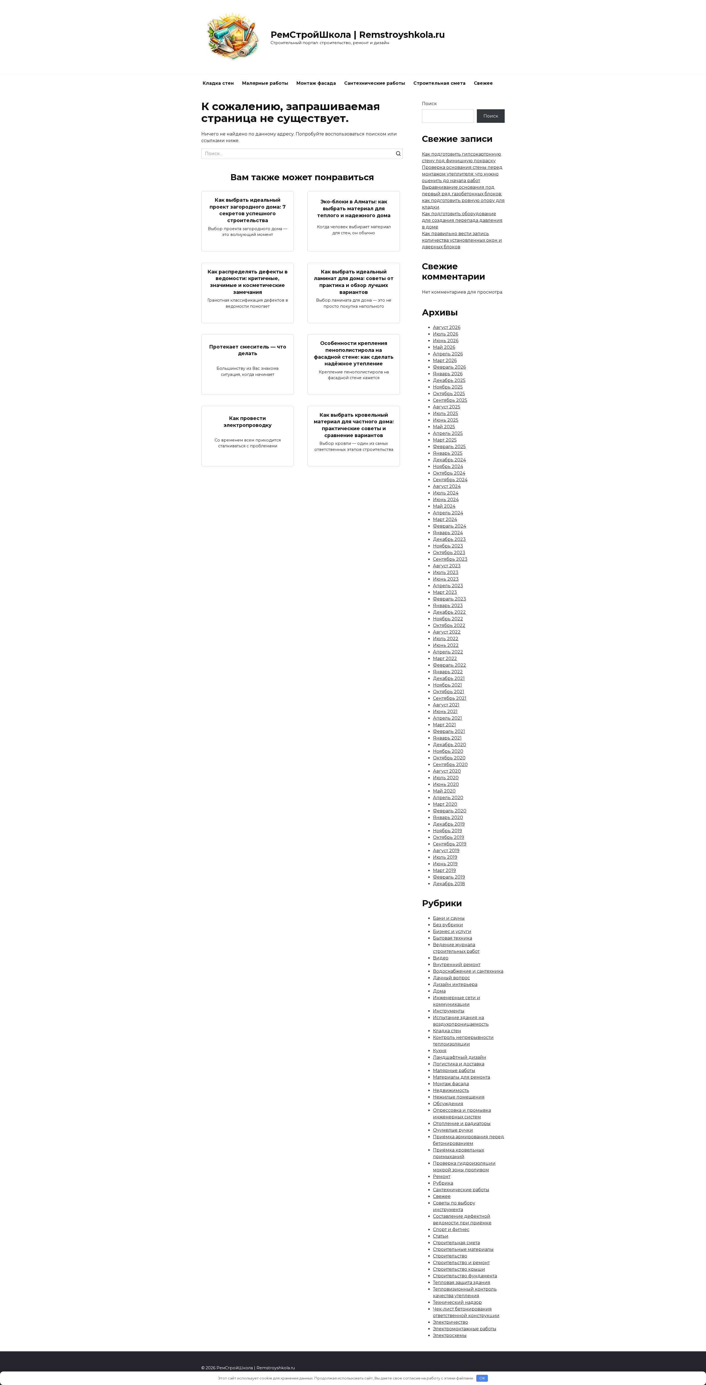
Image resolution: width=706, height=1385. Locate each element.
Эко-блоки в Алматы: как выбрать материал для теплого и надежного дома (354, 208)
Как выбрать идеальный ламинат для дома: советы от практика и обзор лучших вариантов (354, 282)
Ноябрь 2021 (447, 685)
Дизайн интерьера (455, 984)
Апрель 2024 (448, 512)
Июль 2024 (445, 493)
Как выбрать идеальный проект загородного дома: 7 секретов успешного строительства (248, 210)
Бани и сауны (449, 918)
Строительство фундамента (465, 1275)
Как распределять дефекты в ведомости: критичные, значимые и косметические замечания (248, 282)
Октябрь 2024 (449, 473)
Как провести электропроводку (248, 421)
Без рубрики (448, 924)
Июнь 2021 (445, 711)
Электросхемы (450, 1335)
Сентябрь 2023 (450, 559)
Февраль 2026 (449, 367)
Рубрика (443, 1183)
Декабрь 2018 (449, 883)
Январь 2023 (448, 605)
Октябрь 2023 (449, 552)
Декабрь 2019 (449, 824)
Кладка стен (218, 83)
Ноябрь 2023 (448, 546)
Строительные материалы (463, 1249)
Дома (439, 991)
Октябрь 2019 (448, 837)
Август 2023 (447, 565)
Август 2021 (446, 705)
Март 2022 (445, 658)
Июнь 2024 (446, 499)
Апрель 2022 (448, 652)
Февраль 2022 (449, 665)
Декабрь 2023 (449, 539)
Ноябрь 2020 (448, 751)
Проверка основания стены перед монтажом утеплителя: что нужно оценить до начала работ (462, 174)
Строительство (450, 1256)
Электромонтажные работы (464, 1328)
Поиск (429, 103)
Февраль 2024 (449, 526)
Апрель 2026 (448, 354)
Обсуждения (448, 1103)
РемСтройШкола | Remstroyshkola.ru (358, 34)
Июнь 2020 (446, 784)
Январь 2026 (447, 373)
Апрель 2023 (448, 585)
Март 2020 (445, 804)
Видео (440, 958)
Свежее (483, 83)
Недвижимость (451, 1090)
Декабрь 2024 (449, 459)
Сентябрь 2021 (449, 698)
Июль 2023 (445, 572)
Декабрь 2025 (449, 380)
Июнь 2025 (445, 420)
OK (482, 1378)
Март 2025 (445, 440)
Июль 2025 (445, 413)
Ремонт (441, 1176)
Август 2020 (447, 771)
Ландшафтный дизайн (459, 1057)
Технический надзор (457, 1302)
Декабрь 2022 (449, 612)
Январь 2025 (447, 453)
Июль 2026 (445, 334)
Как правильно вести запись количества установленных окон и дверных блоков (462, 240)
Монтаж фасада (316, 83)
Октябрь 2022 (449, 625)
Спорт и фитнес (451, 1229)
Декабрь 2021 (449, 678)
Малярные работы (265, 83)
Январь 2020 (448, 817)
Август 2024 (447, 486)
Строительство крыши (459, 1269)
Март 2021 (444, 724)
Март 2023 (445, 592)
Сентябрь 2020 (450, 764)
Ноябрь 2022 (448, 618)
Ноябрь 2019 (447, 830)
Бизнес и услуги (452, 931)
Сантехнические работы (374, 83)
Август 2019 (446, 850)
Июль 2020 (446, 777)
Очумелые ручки (453, 1130)
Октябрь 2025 (449, 393)
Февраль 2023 (449, 599)
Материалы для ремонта (461, 1077)
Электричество (450, 1322)
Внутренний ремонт (456, 964)
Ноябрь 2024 (448, 466)
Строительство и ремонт (461, 1262)
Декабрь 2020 (449, 744)
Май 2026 (444, 347)
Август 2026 (446, 327)
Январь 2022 (448, 671)
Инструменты (448, 1011)
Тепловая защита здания (461, 1282)
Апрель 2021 (447, 718)
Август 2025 (446, 407)
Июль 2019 (445, 857)
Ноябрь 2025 (448, 387)
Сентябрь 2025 (450, 400)
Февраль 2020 (449, 811)
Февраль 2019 (449, 877)
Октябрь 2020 (449, 758)
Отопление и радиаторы (462, 1123)
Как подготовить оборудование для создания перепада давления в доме (462, 220)
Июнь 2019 (445, 863)
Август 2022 (447, 632)
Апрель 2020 (448, 797)
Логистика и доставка (458, 1064)
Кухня (439, 1050)
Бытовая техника (452, 938)
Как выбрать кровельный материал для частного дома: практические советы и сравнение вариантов (354, 425)
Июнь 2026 (445, 340)
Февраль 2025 (449, 446)
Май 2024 (444, 506)
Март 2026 (445, 360)
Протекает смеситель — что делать (247, 350)
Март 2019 (444, 870)
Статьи (440, 1236)
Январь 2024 (448, 532)
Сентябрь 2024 (450, 479)
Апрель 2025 (448, 433)
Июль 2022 (445, 638)
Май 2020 (444, 791)
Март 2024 (445, 519)
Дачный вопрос (451, 977)
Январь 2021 (447, 738)
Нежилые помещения (459, 1097)
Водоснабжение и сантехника (468, 971)
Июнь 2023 (446, 579)
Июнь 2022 (446, 645)
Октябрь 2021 (448, 691)
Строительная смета (439, 83)
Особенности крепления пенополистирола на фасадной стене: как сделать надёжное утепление (354, 353)
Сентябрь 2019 (449, 844)
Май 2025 (444, 426)
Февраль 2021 (449, 731)
